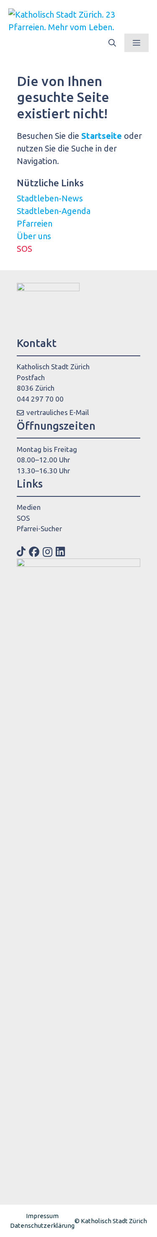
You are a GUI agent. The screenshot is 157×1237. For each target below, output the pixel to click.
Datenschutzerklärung (42, 1225)
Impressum (42, 1215)
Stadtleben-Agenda (53, 211)
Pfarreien (34, 223)
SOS (24, 248)
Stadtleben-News (50, 198)
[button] (112, 43)
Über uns (34, 236)
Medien (29, 507)
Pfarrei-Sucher (39, 528)
